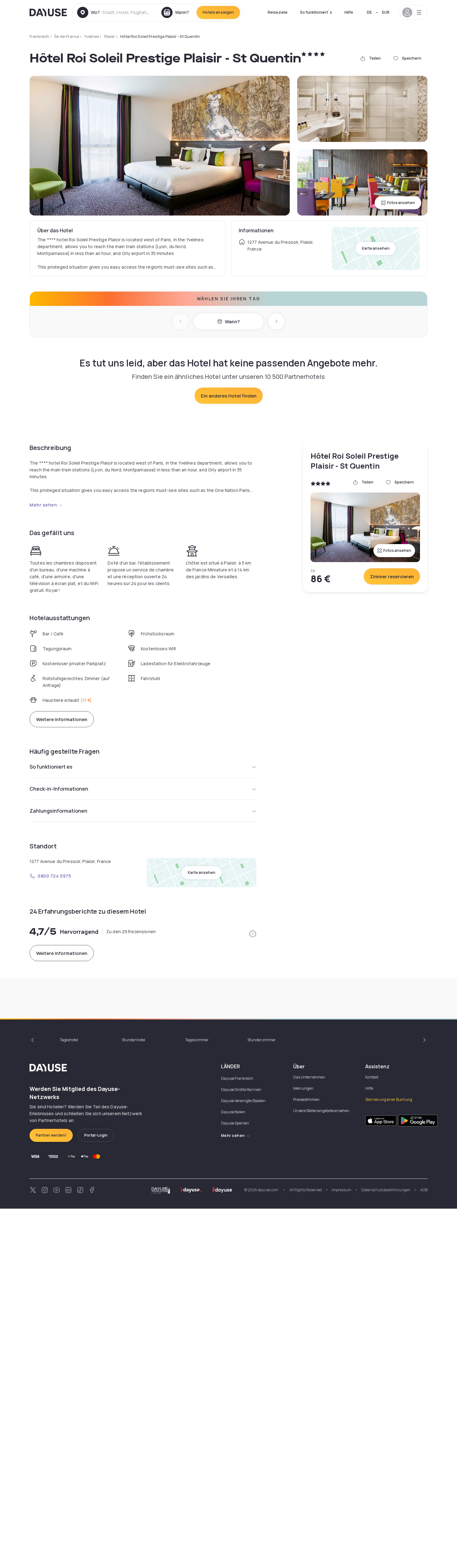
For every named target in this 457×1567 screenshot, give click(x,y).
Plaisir (109, 36)
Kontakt (371, 1077)
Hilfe (348, 12)
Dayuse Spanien (235, 1123)
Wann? (232, 321)
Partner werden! (51, 1135)
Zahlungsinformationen (58, 810)
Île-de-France (66, 36)
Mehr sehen (43, 505)
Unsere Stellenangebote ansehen (321, 1110)
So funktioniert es (51, 766)
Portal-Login (96, 1135)
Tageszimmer (197, 1039)
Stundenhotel (133, 1039)
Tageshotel (69, 1039)
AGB (423, 1189)
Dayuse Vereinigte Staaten (243, 1100)
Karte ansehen (376, 248)
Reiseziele (278, 12)
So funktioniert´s (316, 12)
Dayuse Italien (233, 1112)
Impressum (341, 1189)
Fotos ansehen (401, 202)
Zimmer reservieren (392, 576)
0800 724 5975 (54, 876)
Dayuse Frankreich (237, 1078)
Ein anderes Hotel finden (228, 396)
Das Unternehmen (309, 1077)
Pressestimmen (306, 1099)
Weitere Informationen (61, 719)
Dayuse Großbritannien (241, 1089)
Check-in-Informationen (59, 788)
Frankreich (39, 36)
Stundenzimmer (261, 1039)
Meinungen (303, 1088)
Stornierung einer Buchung (388, 1099)
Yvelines (91, 36)
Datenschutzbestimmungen (385, 1189)
